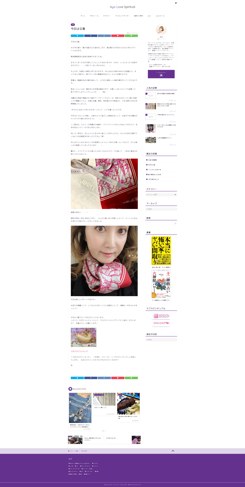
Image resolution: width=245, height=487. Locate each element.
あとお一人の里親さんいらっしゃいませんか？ (80, 463)
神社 (81, 474)
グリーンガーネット (85, 466)
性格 (97, 471)
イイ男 (71, 466)
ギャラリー (106, 16)
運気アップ (87, 474)
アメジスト (95, 463)
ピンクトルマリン (74, 471)
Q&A (149, 16)
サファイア (95, 466)
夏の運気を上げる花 (154, 174)
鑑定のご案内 (138, 16)
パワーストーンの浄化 (87, 468)
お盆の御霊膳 (152, 160)
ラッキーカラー (89, 471)
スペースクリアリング (75, 468)
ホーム (83, 16)
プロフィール (94, 16)
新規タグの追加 (73, 474)
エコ (77, 466)
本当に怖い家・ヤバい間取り (161, 267)
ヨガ (82, 471)
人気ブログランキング (79, 351)
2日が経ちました (153, 179)
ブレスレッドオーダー (122, 16)
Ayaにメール (160, 16)
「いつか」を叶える (154, 170)
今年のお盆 (151, 165)
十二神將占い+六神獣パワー (161, 300)
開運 (73, 24)
